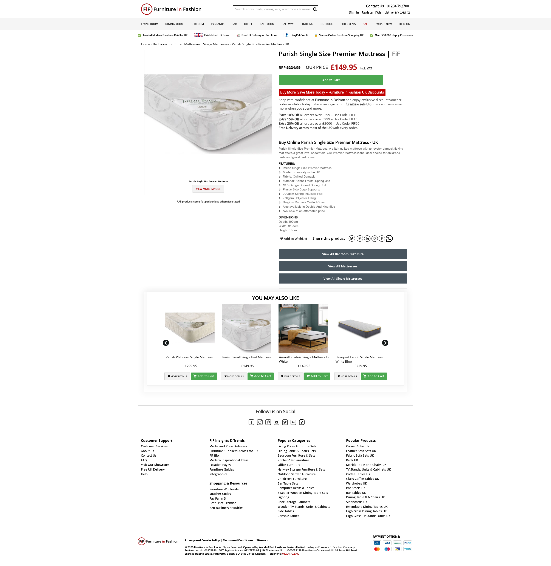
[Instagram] (260, 422)
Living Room (149, 24)
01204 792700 (290, 553)
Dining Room (174, 24)
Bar (234, 24)
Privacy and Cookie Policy (202, 540)
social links (351, 238)
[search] (315, 9)
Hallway (288, 24)
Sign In (354, 12)
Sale (366, 24)
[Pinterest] (268, 422)
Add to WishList (295, 239)
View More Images (208, 188)
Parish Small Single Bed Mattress (246, 357)
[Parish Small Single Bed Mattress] (247, 328)
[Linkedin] (293, 423)
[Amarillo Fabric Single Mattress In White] (304, 328)
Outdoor (326, 24)
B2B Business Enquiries (226, 507)
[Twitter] (285, 422)
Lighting (307, 24)
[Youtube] (276, 423)
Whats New (384, 24)
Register (368, 12)
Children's (348, 24)
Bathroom (267, 24)
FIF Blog (404, 24)
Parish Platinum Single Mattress (189, 357)
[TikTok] (302, 422)
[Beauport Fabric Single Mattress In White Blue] (360, 328)
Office (248, 24)
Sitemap (262, 540)
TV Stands (217, 24)
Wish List (382, 12)
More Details (178, 376)
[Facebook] (251, 422)
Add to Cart (331, 80)
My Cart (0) (402, 12)
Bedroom (197, 24)
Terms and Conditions (238, 540)
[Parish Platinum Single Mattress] (190, 328)
